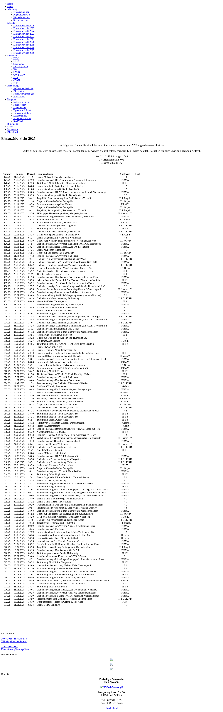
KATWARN (19, 121)
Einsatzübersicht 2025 (23, 28)
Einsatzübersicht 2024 (23, 31)
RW (15, 69)
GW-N (16, 80)
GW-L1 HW (19, 74)
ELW (16, 58)
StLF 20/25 (18, 64)
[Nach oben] (112, 708)
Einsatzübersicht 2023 (23, 33)
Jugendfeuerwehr (21, 14)
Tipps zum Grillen (22, 113)
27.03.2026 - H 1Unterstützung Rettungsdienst (15, 648)
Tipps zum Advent (22, 110)
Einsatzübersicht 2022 (23, 36)
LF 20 (16, 61)
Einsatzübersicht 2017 (23, 50)
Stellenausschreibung (23, 88)
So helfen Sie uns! (22, 118)
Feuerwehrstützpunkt (23, 94)
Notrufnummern (21, 102)
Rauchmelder (19, 107)
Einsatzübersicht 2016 (23, 53)
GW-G (16, 72)
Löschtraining (20, 115)
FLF (15, 83)
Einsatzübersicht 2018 (23, 47)
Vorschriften (19, 96)
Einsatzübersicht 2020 (23, 42)
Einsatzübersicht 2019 (23, 44)
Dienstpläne (19, 91)
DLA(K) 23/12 (20, 66)
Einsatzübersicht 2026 (23, 25)
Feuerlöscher (19, 104)
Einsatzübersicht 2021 (23, 39)
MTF (15, 77)
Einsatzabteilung (21, 12)
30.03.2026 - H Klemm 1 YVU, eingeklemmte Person (14, 640)
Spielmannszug (20, 20)
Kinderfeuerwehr (21, 17)
